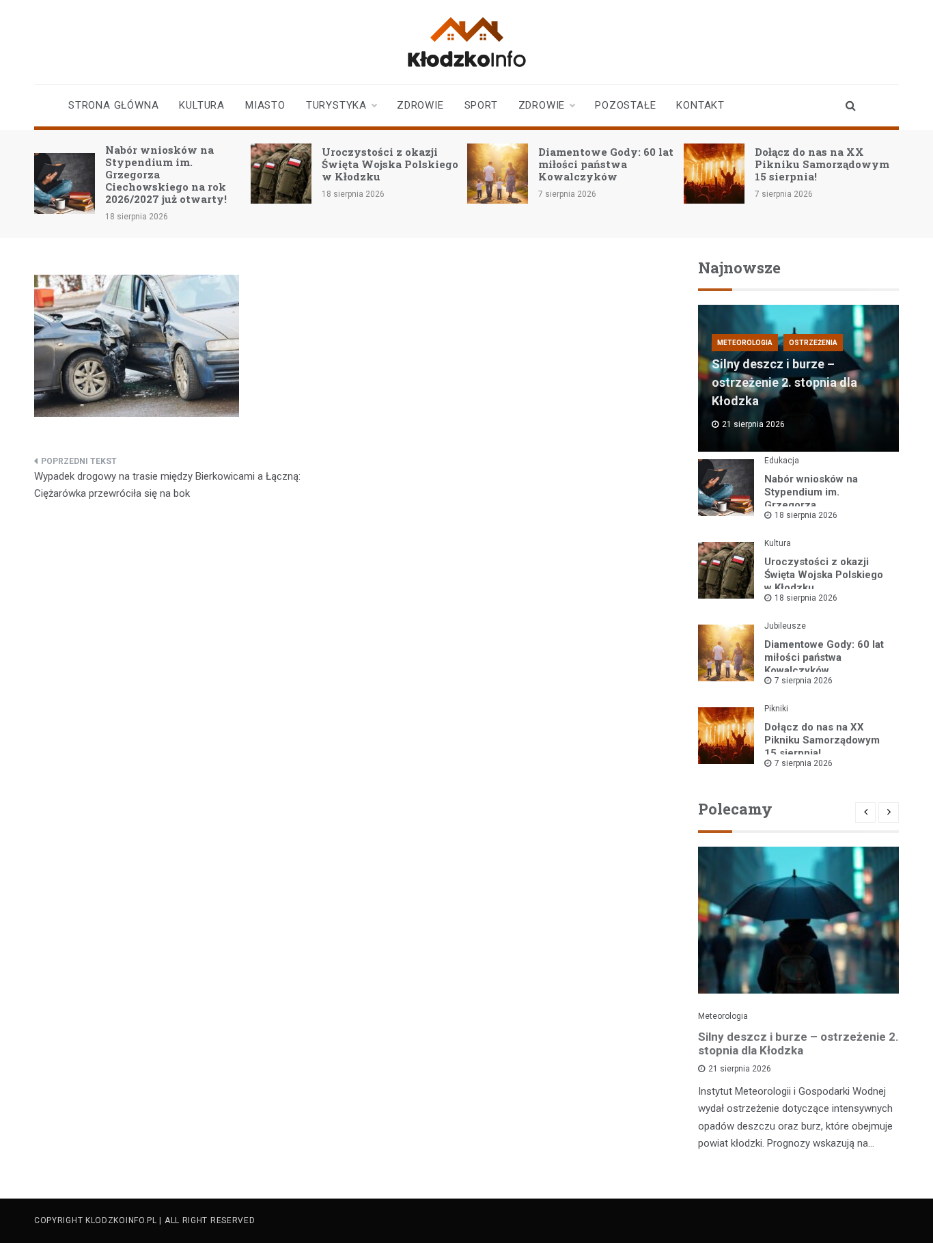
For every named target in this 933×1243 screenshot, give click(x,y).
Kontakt (700, 105)
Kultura (202, 105)
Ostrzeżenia (813, 342)
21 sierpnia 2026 (739, 1069)
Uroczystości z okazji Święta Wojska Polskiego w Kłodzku (390, 164)
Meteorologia (744, 342)
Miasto (265, 105)
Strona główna (113, 105)
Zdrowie (420, 105)
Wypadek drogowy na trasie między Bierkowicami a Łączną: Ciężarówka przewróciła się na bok (167, 485)
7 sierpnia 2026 (804, 680)
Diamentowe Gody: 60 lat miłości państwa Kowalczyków (605, 164)
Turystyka (336, 105)
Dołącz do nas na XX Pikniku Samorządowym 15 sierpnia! (822, 164)
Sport (481, 105)
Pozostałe (625, 105)
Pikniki (776, 708)
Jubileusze (785, 626)
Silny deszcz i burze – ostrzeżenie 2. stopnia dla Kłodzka (784, 382)
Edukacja (781, 460)
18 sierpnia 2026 (806, 515)
